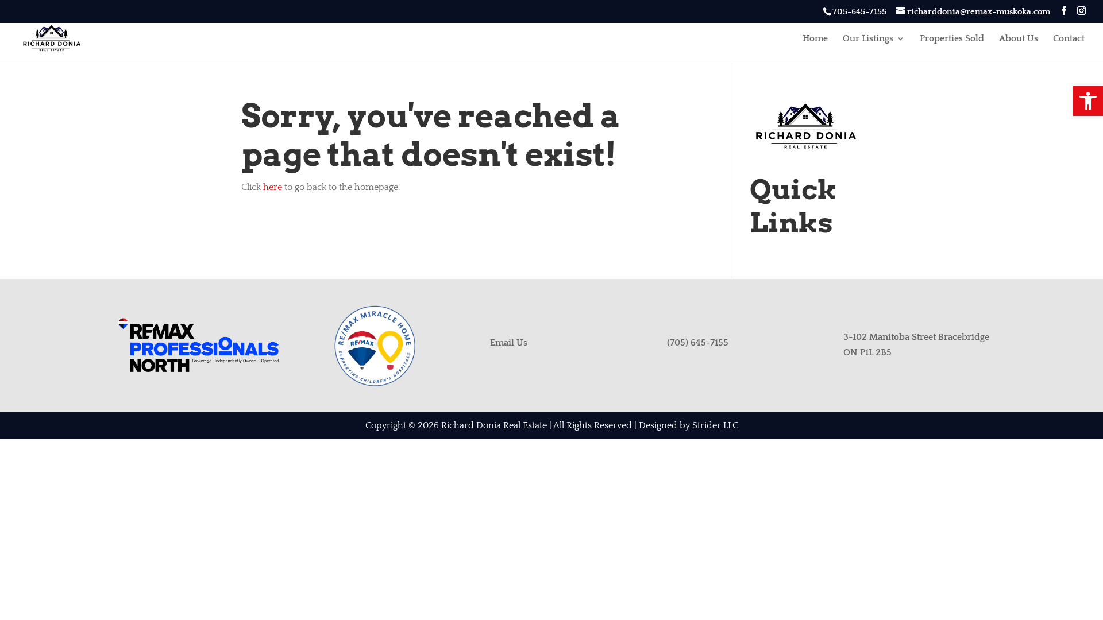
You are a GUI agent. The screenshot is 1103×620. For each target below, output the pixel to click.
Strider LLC (715, 425)
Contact (1069, 39)
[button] (1088, 101)
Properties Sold (952, 39)
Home (815, 39)
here (272, 187)
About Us (1018, 39)
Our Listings (868, 39)
